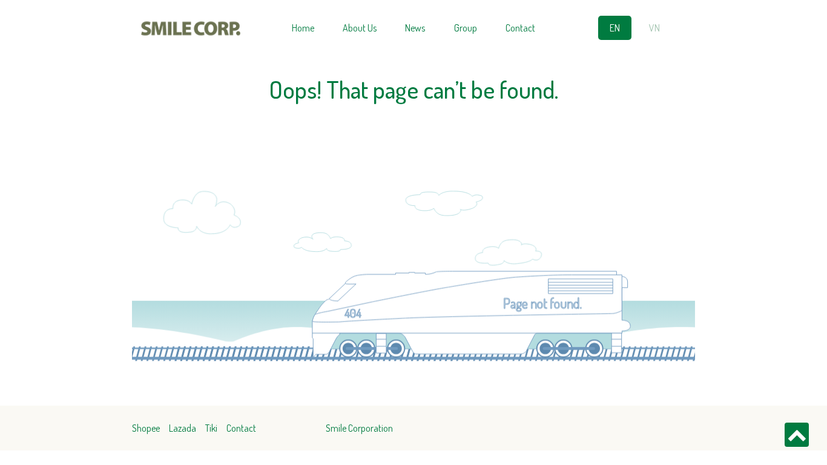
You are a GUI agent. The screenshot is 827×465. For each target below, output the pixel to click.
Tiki (211, 428)
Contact (520, 28)
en (615, 28)
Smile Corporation (359, 428)
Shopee (146, 428)
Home (303, 28)
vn (654, 28)
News (415, 28)
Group (465, 28)
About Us (360, 28)
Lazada (182, 428)
